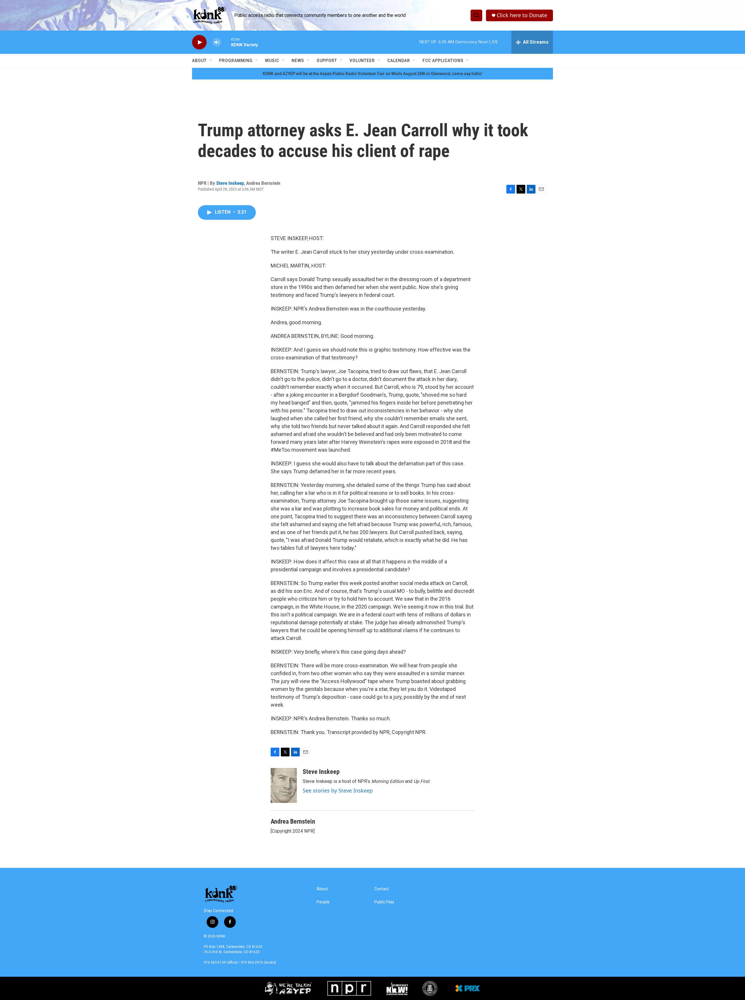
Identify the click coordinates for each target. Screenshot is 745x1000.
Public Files (384, 902)
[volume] (217, 42)
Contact (381, 889)
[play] (199, 42)
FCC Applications (443, 60)
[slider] (226, 42)
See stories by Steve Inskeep (338, 790)
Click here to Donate (522, 15)
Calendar (398, 60)
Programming (236, 60)
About (199, 60)
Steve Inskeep (230, 183)
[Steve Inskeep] (284, 785)
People (323, 902)
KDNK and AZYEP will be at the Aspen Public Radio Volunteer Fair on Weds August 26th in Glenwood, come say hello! (372, 73)
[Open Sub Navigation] (211, 60)
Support (327, 60)
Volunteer (362, 60)
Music (272, 60)
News (298, 60)
